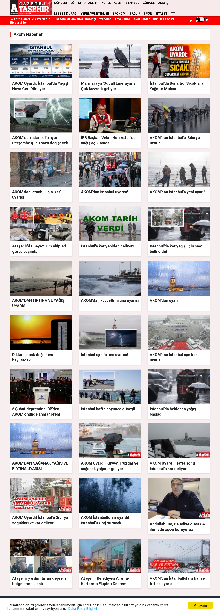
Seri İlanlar (142, 19)
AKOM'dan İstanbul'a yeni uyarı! (177, 192)
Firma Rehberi (123, 19)
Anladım (200, 605)
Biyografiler (18, 22)
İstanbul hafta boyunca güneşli (108, 409)
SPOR (148, 13)
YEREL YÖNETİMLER (95, 13)
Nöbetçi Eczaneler (98, 19)
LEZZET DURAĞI (65, 13)
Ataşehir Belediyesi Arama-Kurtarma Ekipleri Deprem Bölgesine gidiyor (105, 583)
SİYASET (161, 13)
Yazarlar (40, 19)
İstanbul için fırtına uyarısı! (104, 354)
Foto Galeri (21, 19)
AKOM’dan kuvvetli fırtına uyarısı (110, 300)
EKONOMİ (119, 13)
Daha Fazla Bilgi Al (82, 608)
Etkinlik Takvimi (162, 19)
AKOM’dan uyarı (164, 300)
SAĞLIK (135, 13)
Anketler (76, 19)
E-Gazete (59, 19)
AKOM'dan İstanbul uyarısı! (104, 192)
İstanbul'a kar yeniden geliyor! (107, 246)
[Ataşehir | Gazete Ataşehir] (31, 7)
